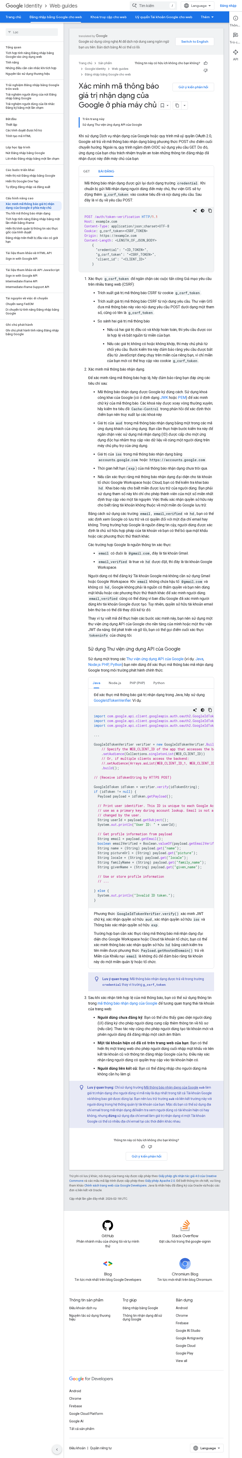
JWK (164, 397)
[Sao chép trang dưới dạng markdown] (177, 105)
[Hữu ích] (205, 63)
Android (182, 1308)
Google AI (76, 1421)
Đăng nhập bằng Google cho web (56, 17)
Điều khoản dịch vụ (83, 1308)
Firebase (182, 1323)
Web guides (63, 6)
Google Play (184, 1353)
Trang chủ (13, 17)
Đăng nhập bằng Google (140, 1308)
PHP (105, 664)
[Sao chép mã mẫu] (210, 210)
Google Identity (95, 69)
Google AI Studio (188, 1331)
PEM (182, 397)
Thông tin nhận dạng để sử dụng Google (142, 1317)
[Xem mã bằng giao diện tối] (202, 210)
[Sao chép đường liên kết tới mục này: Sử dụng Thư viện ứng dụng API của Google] (185, 649)
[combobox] (153, 5)
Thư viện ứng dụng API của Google (155, 659)
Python (116, 664)
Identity (33, 6)
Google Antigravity (189, 1338)
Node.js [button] (115, 683)
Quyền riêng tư (101, 1448)
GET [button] (86, 171)
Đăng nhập (228, 6)
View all (181, 1361)
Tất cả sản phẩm (81, 1429)
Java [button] (96, 683)
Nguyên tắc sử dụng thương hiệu (89, 1317)
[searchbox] (32, 32)
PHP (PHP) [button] (137, 683)
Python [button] (158, 683)
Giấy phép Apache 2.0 (160, 1180)
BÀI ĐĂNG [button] (106, 171)
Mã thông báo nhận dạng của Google (171, 1087)
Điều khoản (77, 1448)
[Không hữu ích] (205, 70)
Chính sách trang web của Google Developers (115, 1185)
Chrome (182, 1315)
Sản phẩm (105, 63)
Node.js (94, 664)
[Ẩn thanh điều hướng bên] (57, 1449)
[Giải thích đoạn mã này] (195, 210)
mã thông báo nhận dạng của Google (127, 1003)
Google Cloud (185, 1346)
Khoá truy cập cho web (109, 17)
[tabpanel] (146, 226)
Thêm (205, 17)
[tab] (86, 171)
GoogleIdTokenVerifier (112, 700)
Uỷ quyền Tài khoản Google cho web (163, 17)
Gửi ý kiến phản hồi (193, 87)
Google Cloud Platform (86, 1414)
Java (199, 659)
